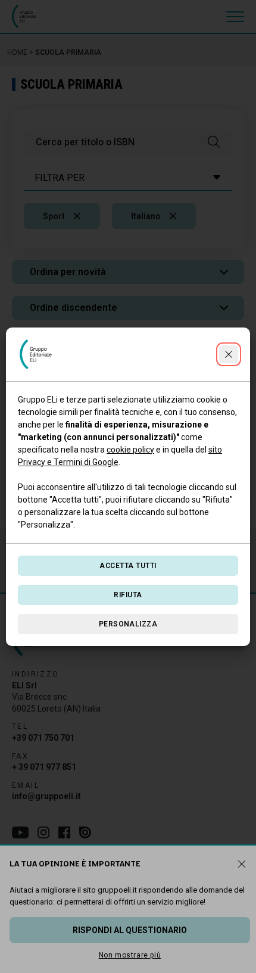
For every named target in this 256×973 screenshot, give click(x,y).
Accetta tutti (127, 566)
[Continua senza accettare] (228, 354)
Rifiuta (128, 595)
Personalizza (128, 624)
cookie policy (130, 449)
